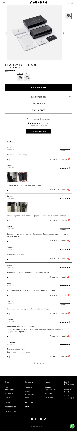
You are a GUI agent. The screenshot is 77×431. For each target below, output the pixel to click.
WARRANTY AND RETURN (50, 388)
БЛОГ (27, 407)
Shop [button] (7, 382)
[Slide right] (63, 33)
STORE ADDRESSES (29, 392)
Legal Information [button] (69, 383)
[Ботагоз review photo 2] (22, 212)
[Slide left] (6, 33)
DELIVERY (48, 393)
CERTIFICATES (10, 411)
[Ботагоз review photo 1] (12, 212)
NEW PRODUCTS (9, 388)
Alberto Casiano (41, 426)
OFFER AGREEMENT (69, 396)
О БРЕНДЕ (28, 387)
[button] (4, 2)
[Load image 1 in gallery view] (68, 16)
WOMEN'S (9, 393)
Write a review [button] (38, 131)
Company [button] (29, 382)
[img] (65, 150)
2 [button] (37, 363)
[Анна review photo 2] (22, 181)
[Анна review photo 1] (12, 181)
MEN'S (7, 398)
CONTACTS (49, 398)
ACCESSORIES (10, 407)
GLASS (7, 402)
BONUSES (28, 398)
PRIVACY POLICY (67, 390)
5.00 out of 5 (44, 123)
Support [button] (48, 382)
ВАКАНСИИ (29, 402)
